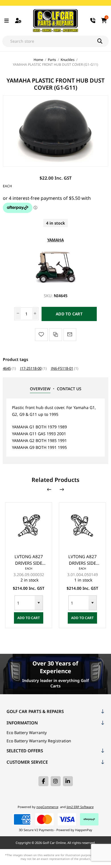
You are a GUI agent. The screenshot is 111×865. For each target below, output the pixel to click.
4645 (7, 368)
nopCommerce (47, 807)
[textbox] (49, 41)
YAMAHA (55, 240)
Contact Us (69, 388)
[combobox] (13, 603)
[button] (27, 603)
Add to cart (69, 314)
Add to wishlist (41, 334)
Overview (40, 388)
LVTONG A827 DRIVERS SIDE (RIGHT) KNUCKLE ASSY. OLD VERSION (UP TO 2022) (71, 560)
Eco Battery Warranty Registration (39, 740)
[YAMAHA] (55, 284)
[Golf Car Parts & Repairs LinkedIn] (68, 781)
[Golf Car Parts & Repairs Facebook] (43, 781)
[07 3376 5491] (93, 21)
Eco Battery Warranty (27, 732)
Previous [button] (49, 489)
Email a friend (69, 334)
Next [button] (61, 489)
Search (103, 41)
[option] (70, 565)
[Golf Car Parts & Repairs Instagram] (56, 781)
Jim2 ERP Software (80, 807)
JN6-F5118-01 (62, 368)
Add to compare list (55, 334)
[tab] (40, 389)
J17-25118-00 (31, 368)
